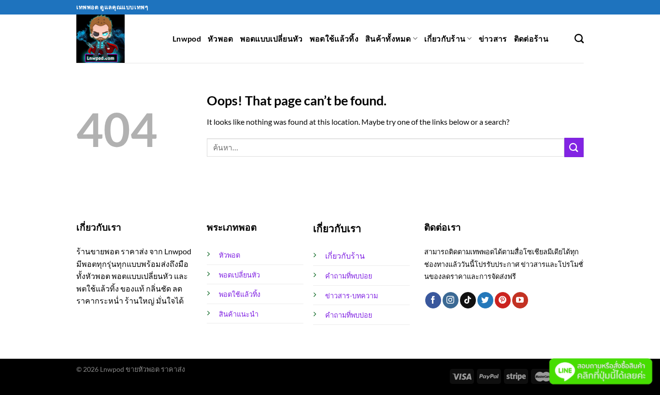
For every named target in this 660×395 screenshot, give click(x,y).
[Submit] (574, 147)
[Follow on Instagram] (451, 300)
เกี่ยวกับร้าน (444, 38)
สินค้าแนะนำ (238, 314)
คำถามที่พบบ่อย (348, 276)
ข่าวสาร (493, 38)
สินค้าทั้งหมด (388, 38)
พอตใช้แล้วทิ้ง (334, 38)
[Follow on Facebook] (433, 300)
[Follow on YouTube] (520, 300)
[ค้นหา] (579, 38)
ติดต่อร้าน (531, 38)
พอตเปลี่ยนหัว (239, 275)
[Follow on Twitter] (485, 300)
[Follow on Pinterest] (503, 300)
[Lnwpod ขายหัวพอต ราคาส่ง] (117, 39)
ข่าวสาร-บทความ (351, 296)
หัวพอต (220, 38)
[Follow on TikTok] (468, 300)
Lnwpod (186, 38)
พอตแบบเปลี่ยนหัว (271, 38)
